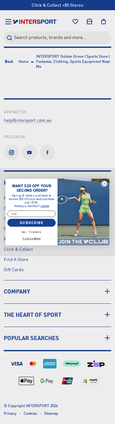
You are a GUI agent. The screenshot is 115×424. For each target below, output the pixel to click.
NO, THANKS (31, 231)
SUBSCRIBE (31, 222)
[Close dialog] (104, 183)
